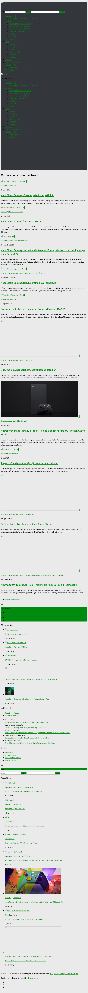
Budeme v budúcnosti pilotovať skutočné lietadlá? (28, 370)
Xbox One (8, 21)
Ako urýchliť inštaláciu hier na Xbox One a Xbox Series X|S (25, 960)
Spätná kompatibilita (12, 62)
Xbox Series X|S (10, 16)
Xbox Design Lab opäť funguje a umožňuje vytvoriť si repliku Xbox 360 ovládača (34, 902)
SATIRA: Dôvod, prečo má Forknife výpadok (21, 660)
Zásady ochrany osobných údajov (66, 973)
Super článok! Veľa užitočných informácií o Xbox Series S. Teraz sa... (29, 722)
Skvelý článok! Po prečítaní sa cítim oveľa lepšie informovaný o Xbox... (30, 743)
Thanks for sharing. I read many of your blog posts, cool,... (26, 727)
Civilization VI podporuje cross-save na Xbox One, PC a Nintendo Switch (31, 679)
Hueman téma (32, 978)
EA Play (12, 34)
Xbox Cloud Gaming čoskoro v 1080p (21, 221)
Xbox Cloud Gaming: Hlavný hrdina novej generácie (28, 283)
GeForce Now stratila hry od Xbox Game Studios (27, 524)
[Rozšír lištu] (2, 604)
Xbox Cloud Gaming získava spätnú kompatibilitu (27, 195)
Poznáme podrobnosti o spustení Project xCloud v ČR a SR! (33, 309)
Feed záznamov (11, 755)
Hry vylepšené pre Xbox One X (20, 23)
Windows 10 (13, 54)
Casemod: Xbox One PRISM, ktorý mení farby (21, 843)
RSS (51, 973)
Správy (7, 41)
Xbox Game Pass (11, 65)
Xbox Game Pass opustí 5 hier (16, 647)
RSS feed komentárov (13, 757)
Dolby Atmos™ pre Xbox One (19, 26)
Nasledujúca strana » (12, 599)
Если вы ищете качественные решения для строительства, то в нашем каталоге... (37, 732)
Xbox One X (39, 575)
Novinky (12, 44)
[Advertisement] (44, 155)
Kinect (11, 39)
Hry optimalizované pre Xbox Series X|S (23, 18)
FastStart (13, 36)
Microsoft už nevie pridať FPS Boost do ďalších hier (23, 791)
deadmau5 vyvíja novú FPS (15, 808)
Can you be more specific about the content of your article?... (27, 738)
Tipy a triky (13, 47)
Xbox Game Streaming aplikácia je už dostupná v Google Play (27, 699)
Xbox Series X (22, 240)
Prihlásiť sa (9, 752)
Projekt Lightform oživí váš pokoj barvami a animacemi (25, 826)
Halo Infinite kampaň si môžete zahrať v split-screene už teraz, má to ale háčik (33, 860)
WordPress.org (10, 760)
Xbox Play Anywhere (16, 31)
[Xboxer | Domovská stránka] (4, 3)
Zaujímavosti (14, 49)
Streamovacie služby (8, 185)
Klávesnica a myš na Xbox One (20, 29)
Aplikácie (12, 57)
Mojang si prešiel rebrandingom (16, 634)
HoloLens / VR (14, 52)
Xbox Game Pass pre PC (18, 67)
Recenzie (8, 59)
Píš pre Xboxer (10, 70)
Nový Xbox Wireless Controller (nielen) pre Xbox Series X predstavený (39, 585)
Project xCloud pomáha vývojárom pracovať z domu (29, 463)
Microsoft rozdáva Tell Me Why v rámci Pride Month (24, 919)
